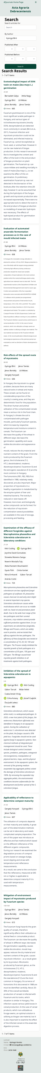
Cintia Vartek (22, 570)
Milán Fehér (24, 689)
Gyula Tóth (9, 570)
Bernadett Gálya (12, 96)
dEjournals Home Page (13, 2)
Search (20, 66)
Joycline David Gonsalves (15, 553)
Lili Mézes (22, 100)
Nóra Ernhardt (11, 574)
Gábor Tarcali (26, 574)
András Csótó (10, 579)
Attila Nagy (26, 96)
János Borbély (10, 104)
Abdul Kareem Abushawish (16, 566)
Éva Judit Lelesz (11, 702)
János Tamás (24, 104)
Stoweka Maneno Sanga (15, 557)
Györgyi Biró (26, 548)
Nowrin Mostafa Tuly (14, 561)
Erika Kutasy (12, 698)
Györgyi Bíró (10, 100)
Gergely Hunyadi (12, 375)
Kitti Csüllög (10, 548)
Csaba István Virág (13, 694)
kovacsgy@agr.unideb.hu (21, 1045)
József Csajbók (30, 698)
